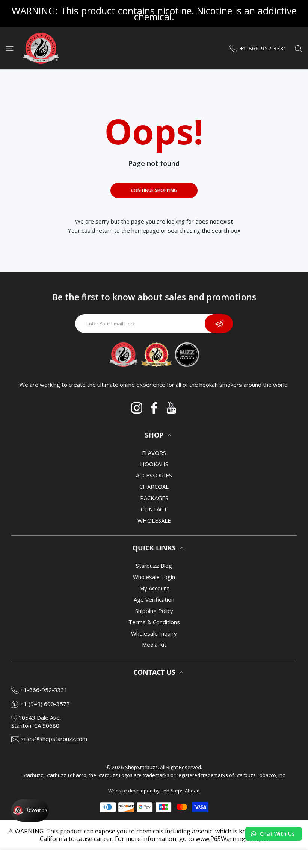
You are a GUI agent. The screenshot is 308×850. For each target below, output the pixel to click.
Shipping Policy (154, 610)
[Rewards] (30, 810)
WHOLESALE (154, 520)
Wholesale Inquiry (154, 633)
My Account (154, 588)
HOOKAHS (154, 464)
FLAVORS (154, 452)
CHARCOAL (154, 486)
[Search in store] (298, 48)
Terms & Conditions (154, 622)
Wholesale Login (154, 577)
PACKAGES (154, 498)
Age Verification (154, 599)
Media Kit (154, 644)
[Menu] (9, 48)
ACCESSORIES (154, 475)
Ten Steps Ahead (180, 790)
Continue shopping (154, 190)
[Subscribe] (219, 323)
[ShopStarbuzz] (41, 48)
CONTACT (154, 509)
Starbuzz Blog (154, 565)
